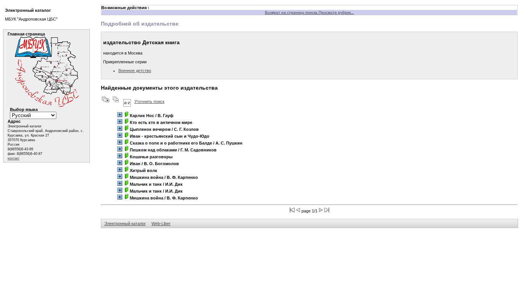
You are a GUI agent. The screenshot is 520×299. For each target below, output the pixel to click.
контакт (13, 158)
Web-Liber (161, 223)
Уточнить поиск (149, 101)
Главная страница (26, 34)
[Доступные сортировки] (127, 101)
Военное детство (134, 70)
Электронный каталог (125, 223)
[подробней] (119, 114)
